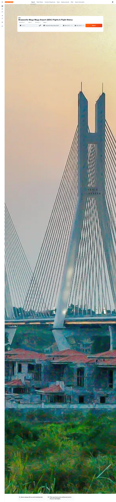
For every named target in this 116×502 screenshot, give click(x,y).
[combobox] (22, 22)
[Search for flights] (2, 6)
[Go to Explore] (2, 15)
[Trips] (2, 22)
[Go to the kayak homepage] (9, 2)
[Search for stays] (2, 9)
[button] (2, 2)
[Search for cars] (2, 11)
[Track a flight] (2, 18)
